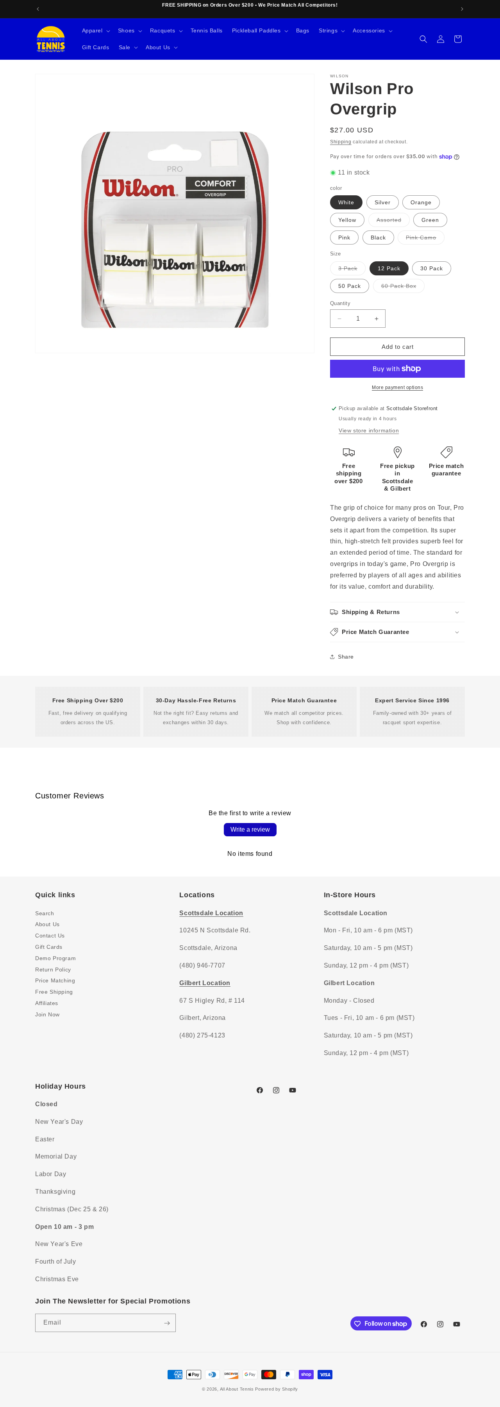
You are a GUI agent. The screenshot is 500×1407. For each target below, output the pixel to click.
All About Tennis (237, 1389)
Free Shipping (54, 991)
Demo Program (55, 958)
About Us (47, 924)
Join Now (47, 1014)
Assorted (393, 221)
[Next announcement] (462, 9)
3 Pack (352, 270)
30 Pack (431, 268)
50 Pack (349, 286)
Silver (383, 202)
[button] (95, 30)
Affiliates (46, 1003)
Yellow (347, 220)
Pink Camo (425, 239)
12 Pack (389, 268)
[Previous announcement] (37, 9)
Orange (421, 202)
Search (44, 913)
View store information (369, 430)
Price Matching (55, 980)
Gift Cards (48, 946)
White (346, 202)
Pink (344, 237)
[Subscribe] (166, 1323)
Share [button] (346, 657)
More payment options (397, 387)
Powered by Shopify (276, 1389)
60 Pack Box (403, 287)
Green (430, 220)
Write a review (250, 829)
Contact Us (50, 935)
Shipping (341, 142)
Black (378, 237)
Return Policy (53, 969)
